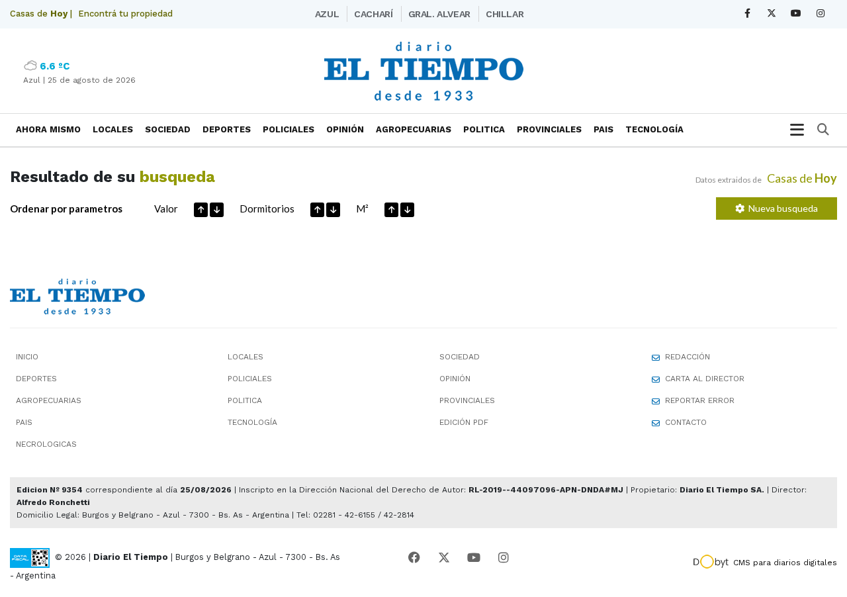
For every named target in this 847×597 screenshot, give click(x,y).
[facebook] (747, 13)
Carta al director (704, 378)
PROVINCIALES (549, 129)
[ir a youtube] (474, 558)
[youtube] (796, 13)
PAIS (603, 129)
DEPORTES (226, 129)
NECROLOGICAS (46, 444)
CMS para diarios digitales (785, 562)
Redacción (687, 356)
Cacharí (373, 14)
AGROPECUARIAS (413, 129)
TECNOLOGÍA (654, 129)
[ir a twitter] (444, 558)
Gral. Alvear (439, 14)
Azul (327, 14)
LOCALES (113, 129)
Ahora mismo (48, 129)
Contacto (686, 422)
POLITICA (484, 129)
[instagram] (820, 13)
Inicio (27, 356)
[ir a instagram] (503, 558)
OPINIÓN (345, 129)
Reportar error (700, 400)
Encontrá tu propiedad (125, 14)
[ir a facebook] (414, 558)
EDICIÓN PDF (463, 422)
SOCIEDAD (168, 129)
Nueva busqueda (781, 208)
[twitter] (771, 13)
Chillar (504, 14)
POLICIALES (288, 129)
